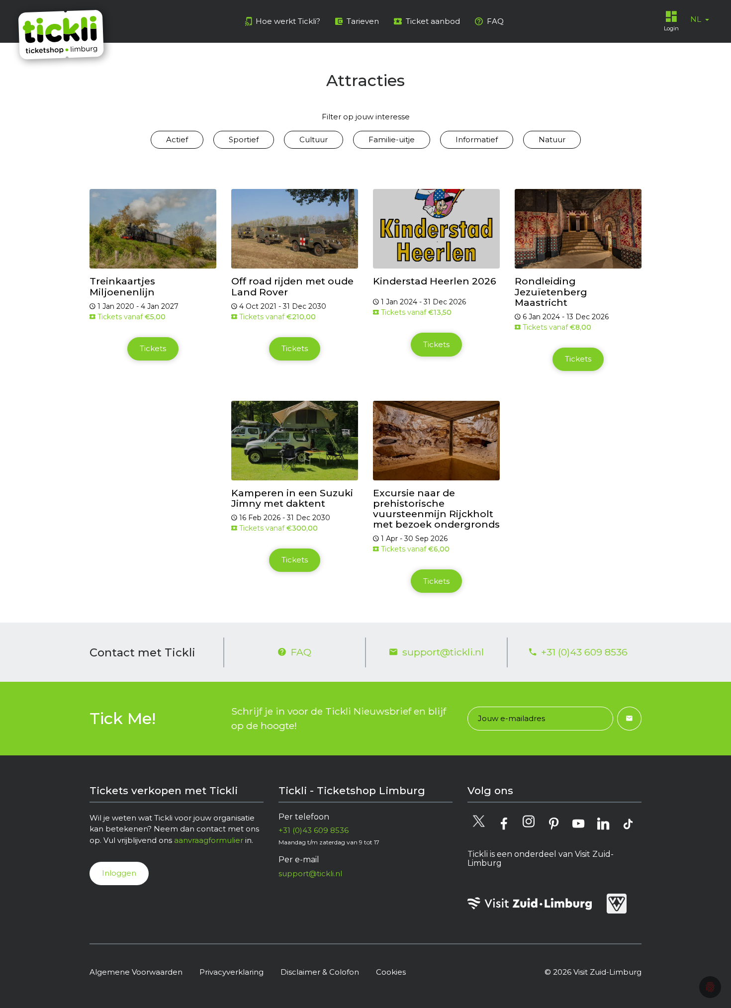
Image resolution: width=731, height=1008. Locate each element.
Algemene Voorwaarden (136, 972)
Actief (177, 139)
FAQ (495, 21)
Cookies (391, 972)
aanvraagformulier (208, 840)
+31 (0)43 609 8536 (584, 652)
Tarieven (363, 21)
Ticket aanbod (433, 21)
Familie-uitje (391, 139)
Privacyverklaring (231, 972)
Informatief (477, 139)
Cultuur (313, 139)
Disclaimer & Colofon (319, 972)
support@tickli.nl (443, 652)
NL (696, 19)
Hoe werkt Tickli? (288, 21)
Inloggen (119, 873)
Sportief (244, 139)
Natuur (552, 139)
